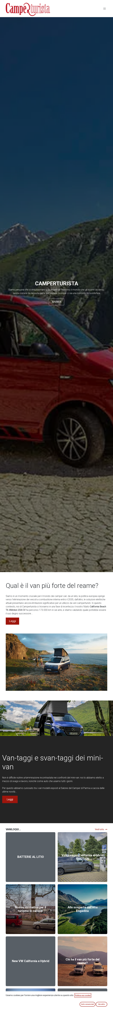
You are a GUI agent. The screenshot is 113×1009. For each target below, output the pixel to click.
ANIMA (56, 301)
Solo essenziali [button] (87, 1004)
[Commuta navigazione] (104, 9)
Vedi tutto (99, 829)
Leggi (12, 621)
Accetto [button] (101, 1004)
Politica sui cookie (82, 995)
